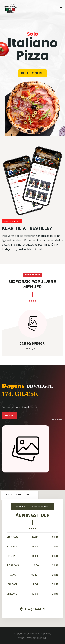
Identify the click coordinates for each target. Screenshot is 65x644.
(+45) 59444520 (35, 609)
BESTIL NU (9, 415)
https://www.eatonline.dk (32, 638)
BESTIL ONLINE (32, 73)
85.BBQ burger (32, 343)
